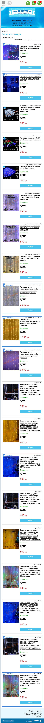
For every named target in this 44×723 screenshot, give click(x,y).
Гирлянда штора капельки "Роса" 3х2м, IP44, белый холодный (30, 228)
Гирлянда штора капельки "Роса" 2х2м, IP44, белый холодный (30, 197)
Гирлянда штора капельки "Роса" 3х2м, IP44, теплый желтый (30, 258)
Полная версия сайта (8, 720)
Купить (30, 67)
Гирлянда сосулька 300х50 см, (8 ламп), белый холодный (30, 109)
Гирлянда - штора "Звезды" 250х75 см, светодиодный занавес (30, 48)
